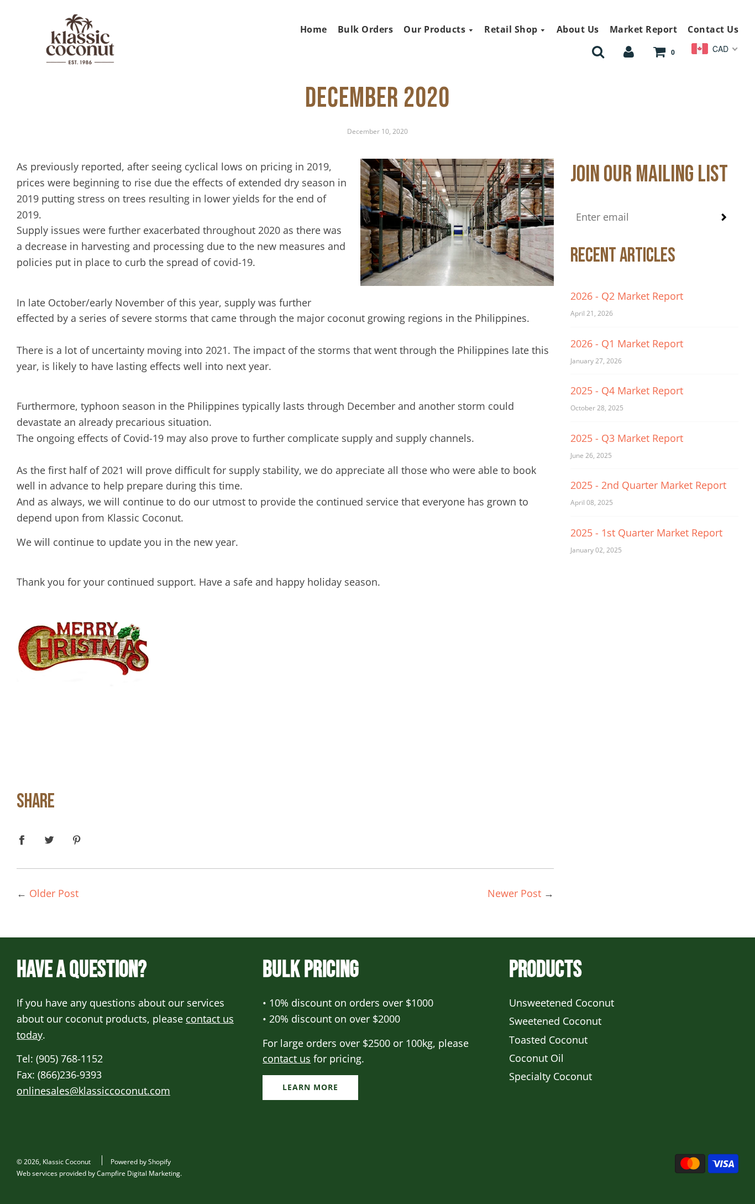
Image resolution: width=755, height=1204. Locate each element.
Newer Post (514, 893)
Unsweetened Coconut (561, 1002)
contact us (287, 1058)
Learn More (310, 1087)
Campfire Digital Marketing (138, 1173)
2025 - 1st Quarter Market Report (646, 532)
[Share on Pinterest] (77, 839)
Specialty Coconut (550, 1076)
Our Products (435, 29)
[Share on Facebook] (25, 839)
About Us (578, 29)
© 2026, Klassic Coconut (54, 1161)
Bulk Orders (366, 29)
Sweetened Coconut (555, 1021)
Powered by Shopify (141, 1161)
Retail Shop (512, 29)
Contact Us (713, 29)
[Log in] (628, 51)
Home (313, 29)
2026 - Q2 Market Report (626, 296)
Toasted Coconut (548, 1039)
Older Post (53, 893)
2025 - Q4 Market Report (626, 390)
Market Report (644, 29)
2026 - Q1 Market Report (626, 343)
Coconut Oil (536, 1058)
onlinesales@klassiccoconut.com (93, 1090)
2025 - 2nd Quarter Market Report (648, 485)
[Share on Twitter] (49, 839)
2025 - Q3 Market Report (626, 438)
